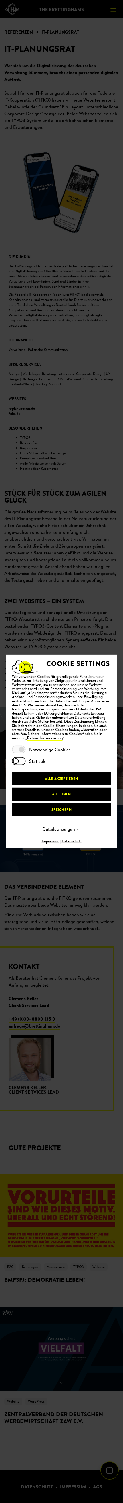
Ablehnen (61, 794)
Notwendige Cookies (49, 749)
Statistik (37, 761)
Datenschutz (72, 841)
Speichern (61, 809)
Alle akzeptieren (61, 778)
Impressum (50, 841)
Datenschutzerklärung (45, 737)
